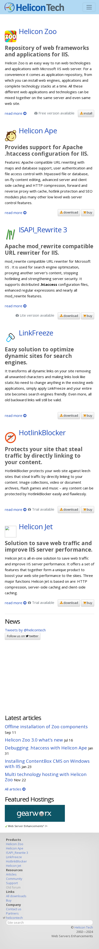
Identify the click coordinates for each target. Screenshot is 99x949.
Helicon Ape (14, 848)
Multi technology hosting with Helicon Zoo (46, 777)
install (87, 113)
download (70, 212)
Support (12, 883)
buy (89, 212)
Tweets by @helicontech (25, 630)
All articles (13, 789)
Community (14, 878)
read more (14, 113)
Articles (11, 874)
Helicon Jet (13, 865)
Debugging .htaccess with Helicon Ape (46, 748)
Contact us (13, 909)
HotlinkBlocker (16, 861)
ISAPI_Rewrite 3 (17, 852)
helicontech (14, 918)
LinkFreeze (14, 857)
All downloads (16, 896)
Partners (12, 913)
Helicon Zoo (14, 844)
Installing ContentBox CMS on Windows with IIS (47, 763)
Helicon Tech (83, 927)
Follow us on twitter (22, 636)
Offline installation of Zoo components (46, 726)
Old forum (13, 887)
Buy (9, 900)
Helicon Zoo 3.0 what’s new (34, 740)
